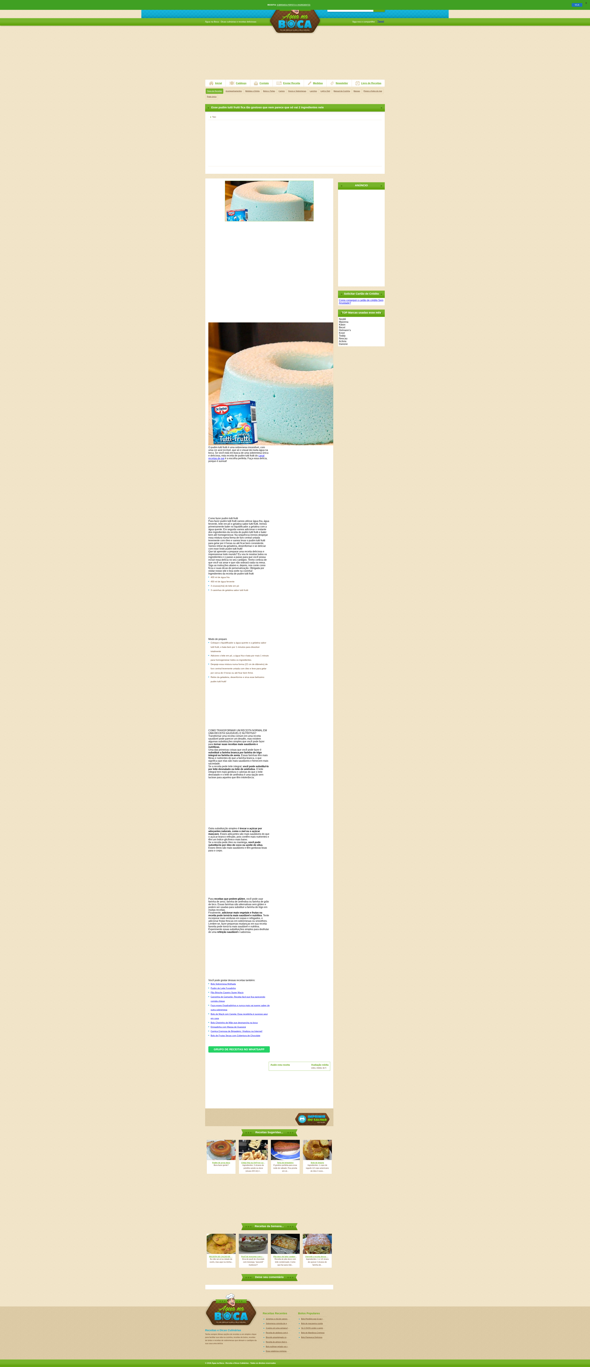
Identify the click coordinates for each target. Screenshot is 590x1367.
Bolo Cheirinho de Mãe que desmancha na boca (234, 1022)
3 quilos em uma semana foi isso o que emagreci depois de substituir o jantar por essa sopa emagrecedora (278, 1328)
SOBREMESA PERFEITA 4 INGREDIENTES (293, 5)
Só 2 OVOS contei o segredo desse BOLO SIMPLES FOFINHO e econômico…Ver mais (313, 1328)
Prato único (211, 97)
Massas (357, 91)
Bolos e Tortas (269, 91)
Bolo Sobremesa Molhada (223, 984)
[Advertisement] (295, 57)
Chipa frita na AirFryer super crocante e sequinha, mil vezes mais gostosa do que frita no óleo (253, 1163)
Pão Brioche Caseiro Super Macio (227, 992)
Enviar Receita (291, 83)
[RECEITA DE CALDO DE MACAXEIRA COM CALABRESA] (221, 1244)
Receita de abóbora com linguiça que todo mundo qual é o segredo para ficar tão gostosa (278, 1333)
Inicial (218, 83)
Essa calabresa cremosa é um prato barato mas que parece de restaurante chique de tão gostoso (278, 1351)
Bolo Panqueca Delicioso (311, 1337)
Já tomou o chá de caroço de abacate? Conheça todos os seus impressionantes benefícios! (278, 1319)
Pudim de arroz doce (221, 1163)
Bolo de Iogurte (317, 1163)
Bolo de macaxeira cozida (312, 1323)
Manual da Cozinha (342, 91)
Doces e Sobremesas (297, 91)
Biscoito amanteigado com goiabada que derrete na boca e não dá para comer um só (278, 1337)
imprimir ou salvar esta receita (312, 1119)
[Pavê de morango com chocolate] (253, 1244)
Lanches (313, 91)
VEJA (577, 5)
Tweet (380, 21)
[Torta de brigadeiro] (285, 1150)
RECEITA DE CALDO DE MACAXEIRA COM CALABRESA (221, 1257)
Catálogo (241, 83)
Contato (264, 83)
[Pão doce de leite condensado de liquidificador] (285, 1244)
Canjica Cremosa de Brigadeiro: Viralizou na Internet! (236, 1031)
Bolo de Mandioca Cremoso (312, 1333)
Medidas (318, 83)
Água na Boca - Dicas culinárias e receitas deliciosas (295, 17)
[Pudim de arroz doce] (221, 1150)
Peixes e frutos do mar (373, 91)
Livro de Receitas (371, 83)
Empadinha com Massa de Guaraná (228, 1027)
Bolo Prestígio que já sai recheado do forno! (313, 1319)
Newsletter (342, 83)
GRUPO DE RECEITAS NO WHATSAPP (239, 1049)
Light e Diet (325, 91)
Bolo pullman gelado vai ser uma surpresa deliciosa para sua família (278, 1346)
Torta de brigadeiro (285, 1163)
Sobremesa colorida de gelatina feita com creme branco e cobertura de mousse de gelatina (278, 1323)
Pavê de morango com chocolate (253, 1257)
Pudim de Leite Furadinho (223, 988)
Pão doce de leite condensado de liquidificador (285, 1257)
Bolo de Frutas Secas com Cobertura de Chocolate (235, 1035)
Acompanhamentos (234, 91)
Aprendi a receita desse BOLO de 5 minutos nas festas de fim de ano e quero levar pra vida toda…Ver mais (317, 1257)
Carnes (282, 91)
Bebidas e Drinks (252, 91)
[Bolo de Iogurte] (317, 1150)
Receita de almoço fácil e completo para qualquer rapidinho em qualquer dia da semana (278, 1342)
